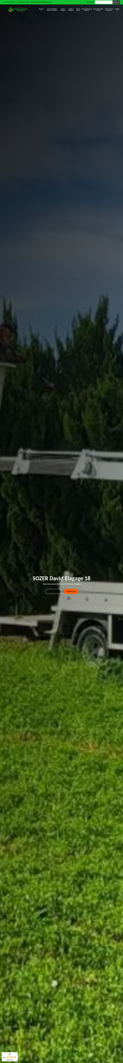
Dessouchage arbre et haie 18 (98, 10)
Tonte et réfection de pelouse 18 (86, 10)
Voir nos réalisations (53, 591)
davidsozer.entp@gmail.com (42, 2)
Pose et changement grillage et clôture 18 (52, 10)
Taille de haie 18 (78, 10)
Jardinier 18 (117, 10)
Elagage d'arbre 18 (63, 10)
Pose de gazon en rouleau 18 (109, 10)
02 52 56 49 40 (10, 2)
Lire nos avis (9, 1059)
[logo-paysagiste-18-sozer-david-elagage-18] (18, 9)
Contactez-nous (71, 591)
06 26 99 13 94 (24, 2)
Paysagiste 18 (41, 10)
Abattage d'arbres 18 (71, 10)
